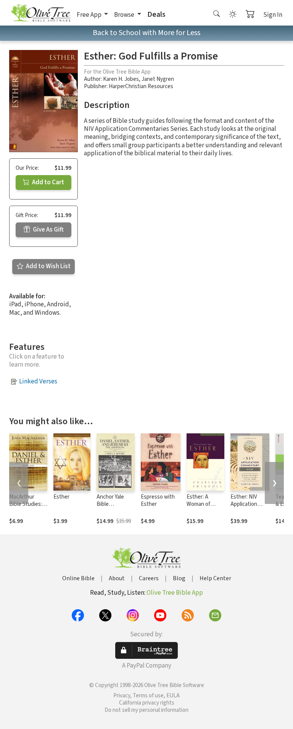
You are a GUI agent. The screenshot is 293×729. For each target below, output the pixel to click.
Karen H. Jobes (121, 79)
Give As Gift (48, 229)
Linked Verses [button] (38, 381)
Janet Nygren (158, 79)
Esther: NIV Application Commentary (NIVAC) (245, 508)
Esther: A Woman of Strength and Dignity (202, 508)
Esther (61, 497)
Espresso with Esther (158, 500)
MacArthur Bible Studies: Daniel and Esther (25, 508)
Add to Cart (47, 182)
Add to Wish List (48, 266)
